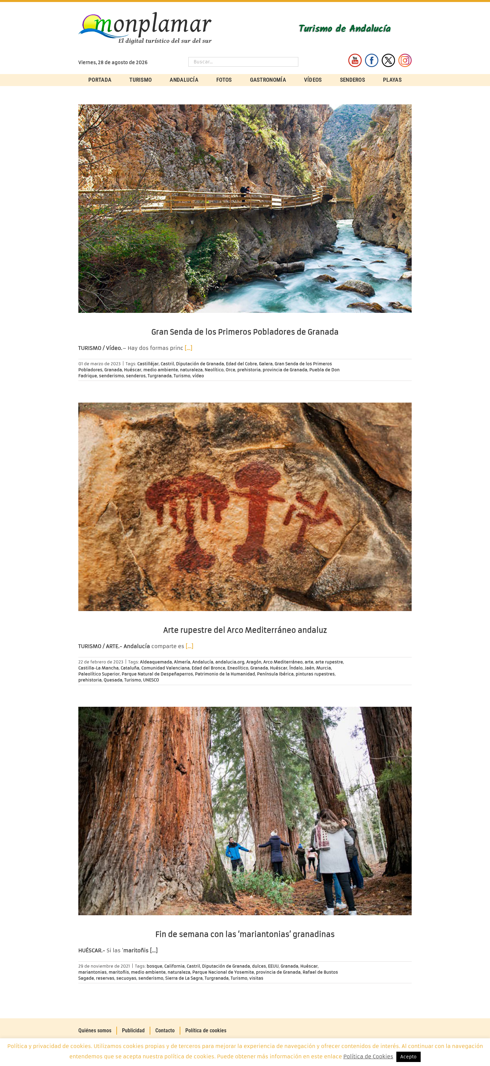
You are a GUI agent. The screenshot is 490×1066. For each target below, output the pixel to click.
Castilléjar (148, 363)
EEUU (273, 966)
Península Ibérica (275, 673)
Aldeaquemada (156, 661)
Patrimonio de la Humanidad (225, 673)
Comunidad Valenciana (165, 667)
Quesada (113, 679)
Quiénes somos (94, 1030)
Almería (182, 661)
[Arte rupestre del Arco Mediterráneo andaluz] (245, 507)
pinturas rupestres (315, 673)
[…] (188, 348)
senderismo (111, 375)
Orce (230, 369)
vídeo (198, 375)
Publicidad (133, 1030)
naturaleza (191, 369)
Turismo (182, 375)
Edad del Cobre (241, 363)
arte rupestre (329, 661)
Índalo (296, 667)
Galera (266, 363)
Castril (167, 363)
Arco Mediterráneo (283, 661)
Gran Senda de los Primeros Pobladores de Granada (245, 332)
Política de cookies (205, 1030)
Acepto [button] (408, 1057)
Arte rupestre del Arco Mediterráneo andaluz (245, 630)
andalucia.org (229, 661)
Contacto (165, 1030)
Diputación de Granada (200, 363)
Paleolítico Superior (99, 673)
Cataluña (130, 667)
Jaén (309, 667)
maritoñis (119, 972)
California (174, 966)
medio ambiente (160, 369)
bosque (154, 966)
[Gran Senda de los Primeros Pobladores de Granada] (245, 208)
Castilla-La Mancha (98, 667)
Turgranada (160, 375)
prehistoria (249, 369)
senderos (136, 375)
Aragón (253, 661)
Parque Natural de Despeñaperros (157, 673)
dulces (259, 966)
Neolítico (214, 369)
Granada (113, 369)
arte (309, 661)
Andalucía (202, 661)
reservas (105, 978)
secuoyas (126, 978)
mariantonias (92, 972)
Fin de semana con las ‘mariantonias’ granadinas (245, 934)
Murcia (323, 667)
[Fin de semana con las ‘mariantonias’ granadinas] (245, 811)
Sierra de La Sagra (184, 978)
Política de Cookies (368, 1056)
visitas (256, 978)
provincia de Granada (285, 369)
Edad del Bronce (208, 667)
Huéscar (132, 369)
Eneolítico (237, 667)
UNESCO (151, 679)
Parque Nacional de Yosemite (223, 972)
